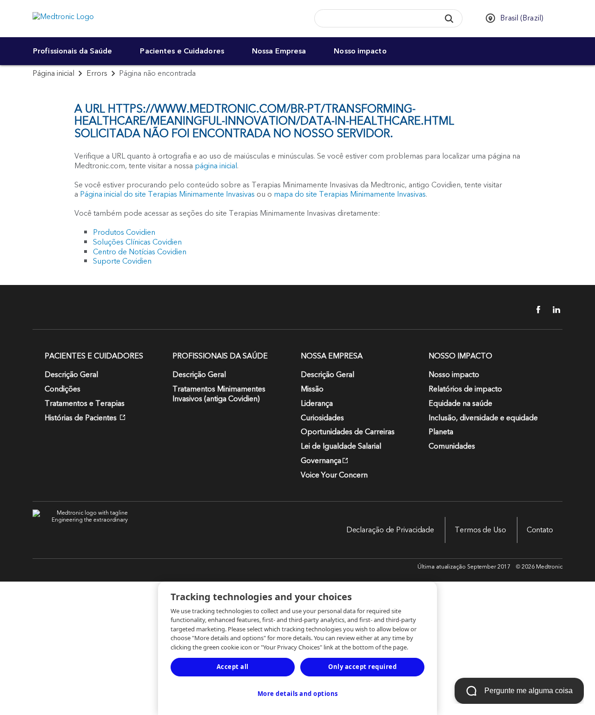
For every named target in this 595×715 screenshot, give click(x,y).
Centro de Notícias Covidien (139, 251)
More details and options (298, 693)
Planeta (441, 431)
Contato (540, 529)
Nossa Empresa (279, 51)
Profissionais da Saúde (72, 51)
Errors (96, 73)
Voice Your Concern (334, 475)
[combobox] (374, 18)
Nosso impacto (360, 51)
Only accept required (362, 666)
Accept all (233, 666)
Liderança (317, 403)
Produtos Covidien (124, 232)
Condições (62, 389)
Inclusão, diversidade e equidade (483, 417)
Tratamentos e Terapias (85, 403)
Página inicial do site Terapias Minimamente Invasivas (167, 194)
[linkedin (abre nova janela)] (553, 310)
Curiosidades (322, 417)
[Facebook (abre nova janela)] (533, 310)
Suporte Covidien (122, 261)
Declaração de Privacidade (390, 529)
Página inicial (53, 73)
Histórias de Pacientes (82, 417)
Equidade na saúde (460, 403)
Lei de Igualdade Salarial (341, 446)
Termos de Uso (480, 529)
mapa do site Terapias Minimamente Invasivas (350, 194)
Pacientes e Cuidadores (182, 51)
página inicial (216, 165)
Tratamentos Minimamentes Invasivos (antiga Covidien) (218, 394)
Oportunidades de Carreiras (348, 431)
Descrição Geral (71, 374)
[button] (449, 18)
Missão (312, 389)
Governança (321, 460)
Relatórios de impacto (465, 389)
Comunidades (452, 446)
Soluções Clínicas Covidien (137, 242)
